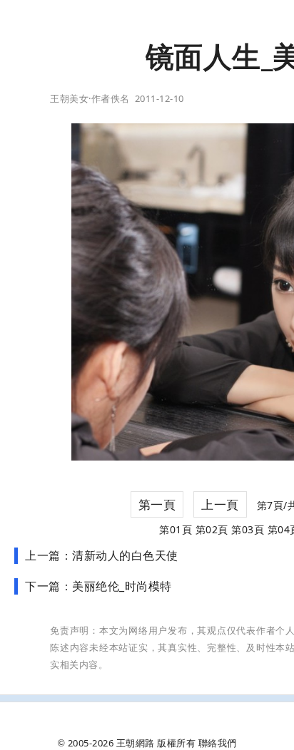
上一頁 (220, 504)
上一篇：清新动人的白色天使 (101, 555)
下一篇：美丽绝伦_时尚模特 (98, 586)
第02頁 (212, 529)
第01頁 (175, 529)
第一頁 (157, 504)
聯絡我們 (217, 742)
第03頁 (247, 529)
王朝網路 (135, 742)
